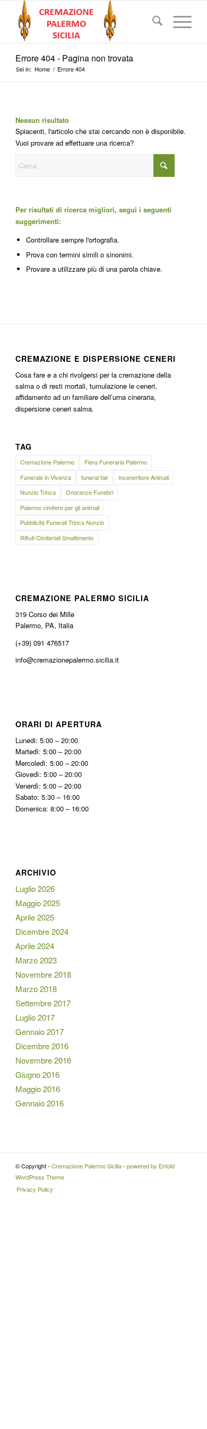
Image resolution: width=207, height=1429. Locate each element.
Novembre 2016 (43, 1060)
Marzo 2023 (36, 960)
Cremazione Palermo (47, 462)
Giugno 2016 (37, 1074)
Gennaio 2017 (39, 1031)
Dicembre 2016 (41, 1045)
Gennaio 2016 (39, 1103)
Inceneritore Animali (143, 477)
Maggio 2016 (37, 1088)
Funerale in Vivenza (45, 477)
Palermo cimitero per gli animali (59, 507)
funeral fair (94, 477)
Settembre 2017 (43, 1002)
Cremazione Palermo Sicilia (86, 1166)
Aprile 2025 (34, 917)
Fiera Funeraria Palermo (115, 462)
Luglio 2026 (35, 888)
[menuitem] (152, 22)
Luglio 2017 (35, 1017)
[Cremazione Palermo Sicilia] (85, 22)
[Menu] (177, 22)
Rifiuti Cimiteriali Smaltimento (56, 537)
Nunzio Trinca (38, 492)
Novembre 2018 (43, 974)
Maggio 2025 (37, 902)
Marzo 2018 (36, 988)
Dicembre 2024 (41, 931)
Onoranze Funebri (89, 492)
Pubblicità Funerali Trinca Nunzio (62, 522)
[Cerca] (152, 22)
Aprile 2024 (34, 945)
